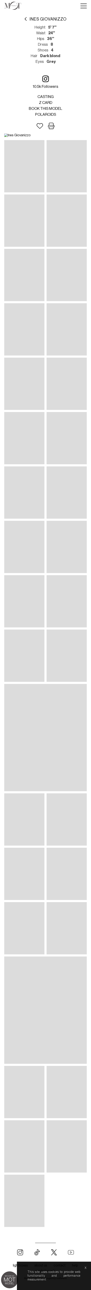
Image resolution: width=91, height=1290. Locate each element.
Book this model (45, 108)
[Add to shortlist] (40, 126)
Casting (45, 97)
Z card (45, 103)
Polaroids (45, 114)
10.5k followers (45, 86)
